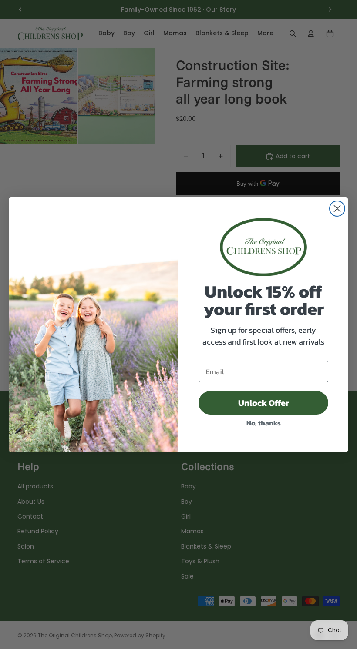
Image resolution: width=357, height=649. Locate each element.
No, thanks (263, 423)
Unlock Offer (263, 402)
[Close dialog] (337, 208)
